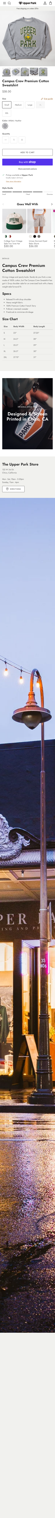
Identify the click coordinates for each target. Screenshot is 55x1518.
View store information (13, 181)
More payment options (27, 168)
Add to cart (27, 152)
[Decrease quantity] (5, 139)
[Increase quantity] (22, 139)
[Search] (11, 3)
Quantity (6, 133)
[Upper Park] (27, 3)
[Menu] (4, 3)
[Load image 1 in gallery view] (27, 38)
